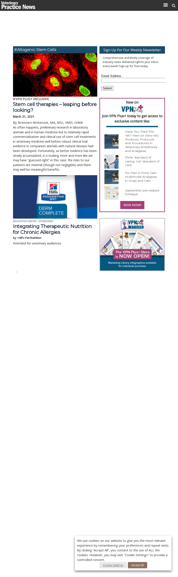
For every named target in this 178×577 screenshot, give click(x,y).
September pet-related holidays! (142, 192)
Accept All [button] (137, 565)
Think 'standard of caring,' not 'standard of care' (142, 161)
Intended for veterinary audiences (52, 234)
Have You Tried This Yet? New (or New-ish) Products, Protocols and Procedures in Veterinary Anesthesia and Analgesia (141, 141)
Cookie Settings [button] (113, 565)
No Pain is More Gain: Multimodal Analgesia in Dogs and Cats (141, 176)
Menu (165, 5)
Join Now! (132, 205)
